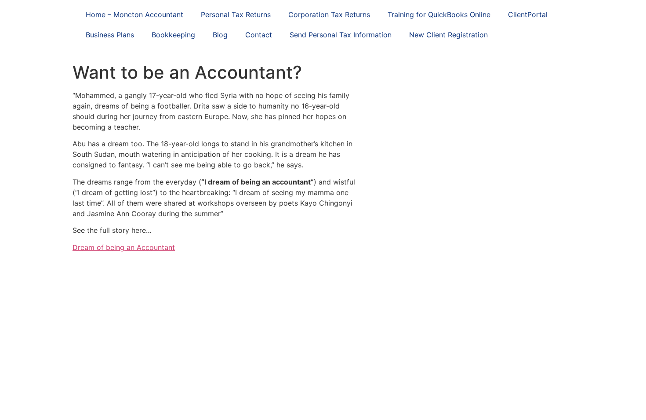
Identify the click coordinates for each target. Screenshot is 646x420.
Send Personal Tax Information (341, 34)
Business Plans (110, 34)
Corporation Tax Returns (329, 14)
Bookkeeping (173, 34)
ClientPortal (528, 14)
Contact (258, 34)
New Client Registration (448, 34)
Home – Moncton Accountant (134, 14)
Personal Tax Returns (236, 14)
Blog (220, 34)
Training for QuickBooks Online (439, 14)
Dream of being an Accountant (124, 247)
